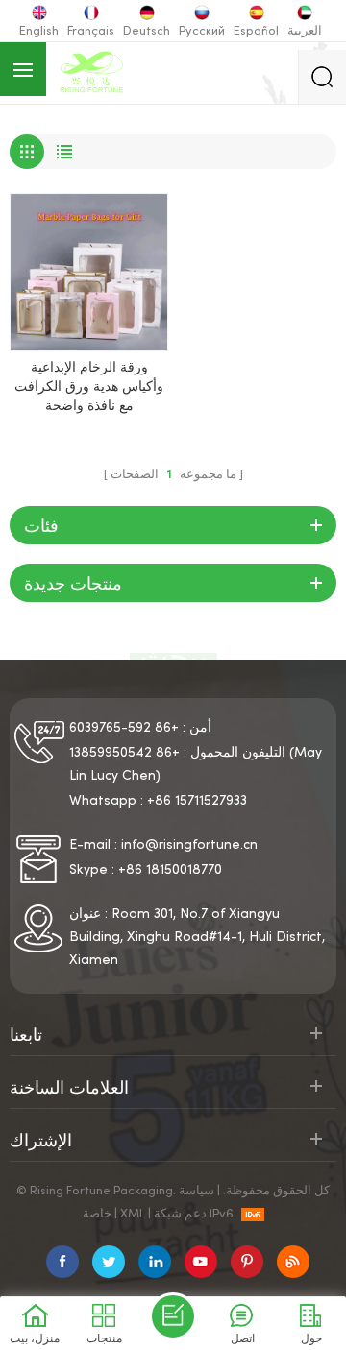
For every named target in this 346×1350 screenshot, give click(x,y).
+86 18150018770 (170, 870)
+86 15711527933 (197, 801)
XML (132, 1214)
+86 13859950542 (124, 753)
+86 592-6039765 (124, 728)
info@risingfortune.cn (189, 845)
